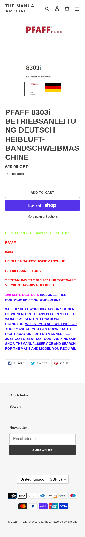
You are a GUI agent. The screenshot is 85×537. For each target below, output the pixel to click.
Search (15, 406)
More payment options (42, 216)
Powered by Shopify (64, 521)
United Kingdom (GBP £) (41, 479)
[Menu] (77, 9)
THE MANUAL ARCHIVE (21, 8)
